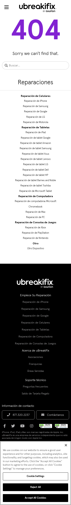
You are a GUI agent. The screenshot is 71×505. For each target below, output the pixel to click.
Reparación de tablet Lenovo (36, 159)
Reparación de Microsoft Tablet (35, 191)
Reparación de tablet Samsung (35, 148)
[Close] (66, 445)
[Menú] (6, 7)
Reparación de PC (35, 217)
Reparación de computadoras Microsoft (35, 201)
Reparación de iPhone (35, 101)
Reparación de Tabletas (35, 127)
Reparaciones (35, 83)
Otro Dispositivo (35, 248)
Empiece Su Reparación (35, 295)
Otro (35, 243)
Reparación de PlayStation (35, 233)
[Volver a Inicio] (40, 7)
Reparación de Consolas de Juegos (35, 222)
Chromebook (35, 207)
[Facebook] (6, 427)
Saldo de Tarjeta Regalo (35, 393)
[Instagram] (32, 427)
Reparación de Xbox (35, 227)
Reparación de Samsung (35, 106)
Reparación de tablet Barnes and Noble (35, 180)
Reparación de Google (35, 111)
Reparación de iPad (36, 132)
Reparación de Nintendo (35, 238)
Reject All (35, 487)
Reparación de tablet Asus (35, 154)
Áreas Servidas (35, 371)
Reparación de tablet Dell (36, 170)
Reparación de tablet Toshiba (35, 186)
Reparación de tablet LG (35, 164)
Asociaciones (35, 357)
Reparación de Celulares (35, 96)
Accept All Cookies (35, 498)
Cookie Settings (35, 476)
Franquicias (35, 364)
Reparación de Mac (36, 212)
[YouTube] (23, 427)
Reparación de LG (35, 117)
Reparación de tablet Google (35, 138)
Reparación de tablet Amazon (35, 143)
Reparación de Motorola (35, 122)
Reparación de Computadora (35, 196)
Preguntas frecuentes (35, 386)
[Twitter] (14, 427)
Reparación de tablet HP (35, 175)
